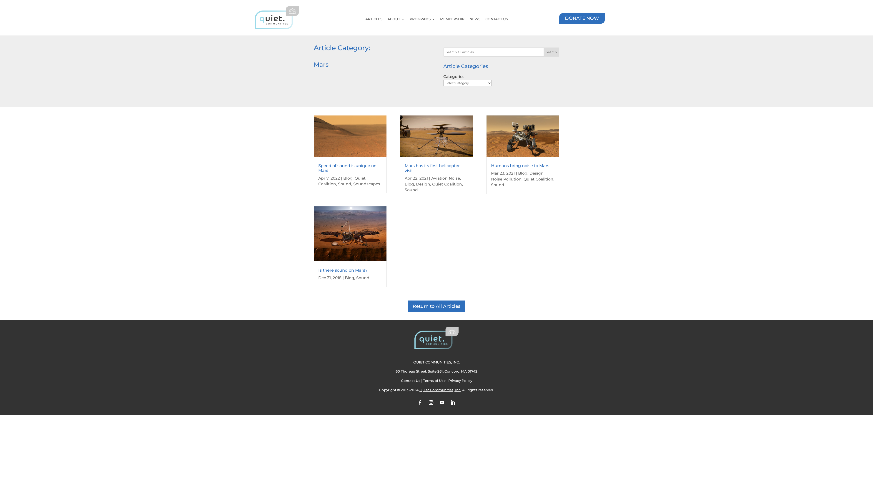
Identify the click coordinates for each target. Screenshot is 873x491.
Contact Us (496, 19)
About (393, 19)
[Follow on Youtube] (442, 402)
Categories (453, 76)
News (474, 19)
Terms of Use (434, 380)
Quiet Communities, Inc (440, 390)
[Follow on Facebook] (420, 402)
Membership (452, 19)
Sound (344, 184)
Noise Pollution (506, 179)
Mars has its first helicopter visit (432, 168)
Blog (348, 178)
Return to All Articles (436, 306)
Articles (373, 19)
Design (423, 184)
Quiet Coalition (447, 184)
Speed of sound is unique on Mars (347, 168)
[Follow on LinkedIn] (452, 402)
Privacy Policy (460, 380)
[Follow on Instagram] (431, 402)
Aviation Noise (445, 178)
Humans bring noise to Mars (520, 165)
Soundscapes (366, 184)
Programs (420, 19)
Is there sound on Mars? (342, 270)
